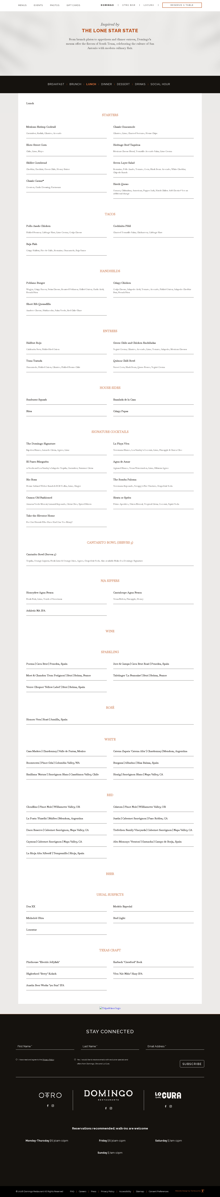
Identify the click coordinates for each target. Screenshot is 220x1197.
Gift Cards (73, 5)
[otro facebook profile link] (48, 1105)
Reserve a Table (180, 4)
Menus (22, 5)
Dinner (106, 84)
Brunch (75, 84)
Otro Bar (128, 5)
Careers (82, 1191)
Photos (54, 5)
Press (93, 1191)
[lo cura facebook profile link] (165, 1106)
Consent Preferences (158, 1191)
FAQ (72, 1191)
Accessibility (125, 1191)
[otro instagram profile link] (53, 1105)
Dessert (123, 84)
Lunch (91, 84)
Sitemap (140, 1191)
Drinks (140, 84)
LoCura (149, 5)
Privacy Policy (48, 1060)
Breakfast (56, 84)
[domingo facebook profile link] (106, 1108)
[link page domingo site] (108, 1095)
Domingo (107, 5)
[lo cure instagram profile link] (170, 1106)
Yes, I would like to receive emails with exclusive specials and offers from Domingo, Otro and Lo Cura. (102, 1062)
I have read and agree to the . (36, 1059)
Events (38, 5)
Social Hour (160, 84)
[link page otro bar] (50, 1095)
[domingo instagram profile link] (111, 1108)
